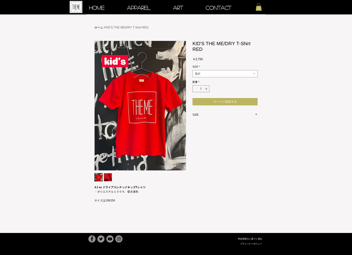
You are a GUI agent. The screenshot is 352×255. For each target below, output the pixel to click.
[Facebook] (92, 239)
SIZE (196, 66)
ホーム (98, 27)
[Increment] (206, 89)
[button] (259, 7)
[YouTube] (109, 239)
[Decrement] (195, 89)
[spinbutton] (201, 89)
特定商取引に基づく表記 (250, 239)
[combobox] (225, 73)
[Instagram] (118, 239)
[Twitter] (100, 239)
